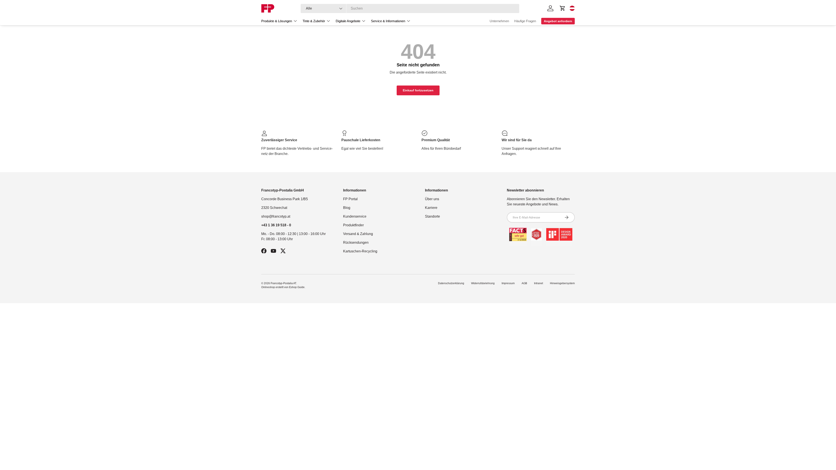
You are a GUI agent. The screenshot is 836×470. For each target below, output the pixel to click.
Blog (346, 208)
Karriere (431, 208)
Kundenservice (354, 216)
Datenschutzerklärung (451, 283)
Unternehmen (499, 21)
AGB (524, 283)
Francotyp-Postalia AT (283, 283)
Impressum (508, 283)
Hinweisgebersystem (562, 283)
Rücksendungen (356, 242)
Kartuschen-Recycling (360, 251)
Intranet (538, 283)
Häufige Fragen (525, 21)
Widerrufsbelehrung (483, 283)
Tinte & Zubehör (314, 21)
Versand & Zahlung (358, 234)
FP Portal (350, 199)
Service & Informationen (388, 21)
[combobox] (410, 8)
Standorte (432, 216)
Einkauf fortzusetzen (418, 90)
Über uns (432, 199)
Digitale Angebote (348, 21)
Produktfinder (353, 225)
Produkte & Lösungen (276, 21)
